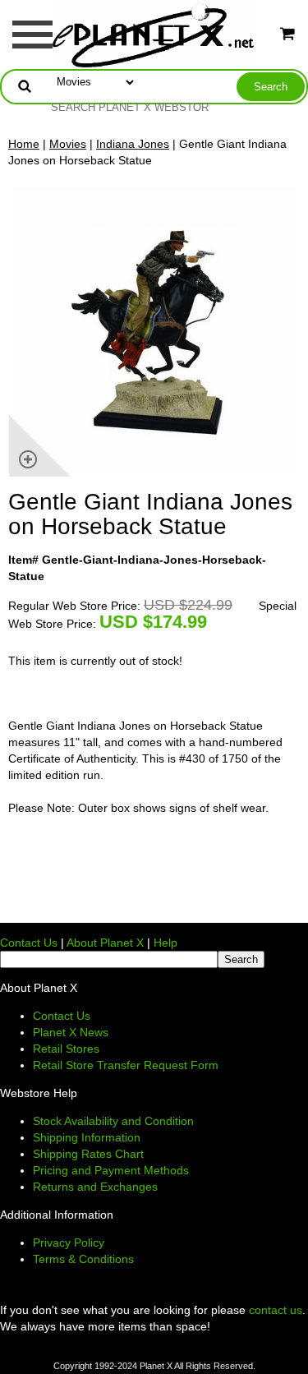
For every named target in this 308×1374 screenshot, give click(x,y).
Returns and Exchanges (95, 1186)
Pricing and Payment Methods (111, 1170)
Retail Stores (66, 1048)
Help (165, 942)
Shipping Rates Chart (88, 1153)
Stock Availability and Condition (113, 1120)
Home (23, 143)
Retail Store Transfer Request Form (125, 1065)
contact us (275, 1309)
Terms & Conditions (83, 1259)
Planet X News (70, 1032)
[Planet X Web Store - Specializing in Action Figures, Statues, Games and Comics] (154, 33)
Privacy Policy (68, 1242)
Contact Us (28, 942)
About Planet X (105, 942)
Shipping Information (86, 1137)
